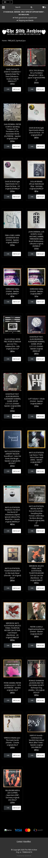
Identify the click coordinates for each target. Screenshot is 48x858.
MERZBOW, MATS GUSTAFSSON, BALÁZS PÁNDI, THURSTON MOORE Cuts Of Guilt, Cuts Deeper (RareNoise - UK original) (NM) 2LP (12, 630)
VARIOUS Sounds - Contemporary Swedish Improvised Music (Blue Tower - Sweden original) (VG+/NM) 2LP (36, 741)
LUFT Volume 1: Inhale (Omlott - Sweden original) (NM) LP (36, 401)
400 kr (12, 524)
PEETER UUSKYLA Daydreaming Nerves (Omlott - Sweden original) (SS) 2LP (36, 630)
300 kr (36, 583)
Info (8, 89)
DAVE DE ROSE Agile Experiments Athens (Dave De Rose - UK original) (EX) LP (36, 131)
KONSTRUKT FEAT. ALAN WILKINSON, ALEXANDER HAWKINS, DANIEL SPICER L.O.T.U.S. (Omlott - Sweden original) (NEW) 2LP (36, 344)
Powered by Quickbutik (24, 855)
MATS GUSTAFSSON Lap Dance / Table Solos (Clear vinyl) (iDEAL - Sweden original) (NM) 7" (36, 457)
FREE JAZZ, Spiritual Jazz (17, 41)
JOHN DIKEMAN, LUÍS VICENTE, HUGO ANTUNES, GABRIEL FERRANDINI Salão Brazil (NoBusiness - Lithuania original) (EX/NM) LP (36, 239)
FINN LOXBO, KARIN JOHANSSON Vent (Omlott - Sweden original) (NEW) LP (12, 239)
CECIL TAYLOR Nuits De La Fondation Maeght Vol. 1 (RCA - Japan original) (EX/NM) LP (36, 75)
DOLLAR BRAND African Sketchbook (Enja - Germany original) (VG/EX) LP (36, 185)
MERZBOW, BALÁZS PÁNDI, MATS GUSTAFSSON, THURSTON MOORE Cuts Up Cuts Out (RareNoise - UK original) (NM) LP (36, 573)
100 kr (12, 84)
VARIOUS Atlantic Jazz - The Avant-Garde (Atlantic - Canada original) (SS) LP (12, 741)
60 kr (12, 296)
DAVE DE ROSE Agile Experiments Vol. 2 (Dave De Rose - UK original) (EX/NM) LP (12, 185)
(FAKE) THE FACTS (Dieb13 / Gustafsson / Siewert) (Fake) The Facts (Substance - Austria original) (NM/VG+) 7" (12, 75)
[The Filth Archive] (24, 31)
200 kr (36, 137)
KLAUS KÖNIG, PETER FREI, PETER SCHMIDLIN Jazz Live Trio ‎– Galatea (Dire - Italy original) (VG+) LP (12, 344)
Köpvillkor (27, 841)
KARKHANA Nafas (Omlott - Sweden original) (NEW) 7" (12, 291)
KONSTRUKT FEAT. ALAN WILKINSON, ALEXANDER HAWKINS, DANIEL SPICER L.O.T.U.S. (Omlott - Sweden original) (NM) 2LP (12, 401)
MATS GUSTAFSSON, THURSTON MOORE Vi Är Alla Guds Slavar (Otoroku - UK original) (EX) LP (12, 573)
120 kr (12, 802)
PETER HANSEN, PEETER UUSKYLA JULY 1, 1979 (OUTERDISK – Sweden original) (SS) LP (12, 686)
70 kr (36, 464)
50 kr (36, 296)
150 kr (12, 141)
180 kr (12, 351)
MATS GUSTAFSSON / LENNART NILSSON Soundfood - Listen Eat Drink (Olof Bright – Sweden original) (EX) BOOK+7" (12, 457)
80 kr (36, 191)
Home (4, 41)
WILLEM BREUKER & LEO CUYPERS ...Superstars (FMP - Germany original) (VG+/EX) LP (12, 795)
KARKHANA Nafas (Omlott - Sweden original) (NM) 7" (36, 291)
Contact (20, 841)
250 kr (36, 82)
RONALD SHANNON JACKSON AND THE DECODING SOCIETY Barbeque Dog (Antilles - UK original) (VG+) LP (36, 686)
